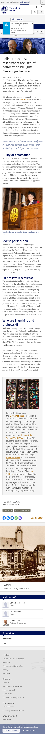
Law (4, 644)
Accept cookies (11, 730)
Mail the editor (36, 518)
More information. (31, 727)
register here (25, 99)
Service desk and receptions (13, 659)
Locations (6, 662)
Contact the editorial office (12, 666)
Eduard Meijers (13, 457)
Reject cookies (30, 730)
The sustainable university (12, 686)
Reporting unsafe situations (13, 710)
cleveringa (8, 510)
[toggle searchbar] (42, 7)
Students (15, 2)
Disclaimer (6, 673)
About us (6, 683)
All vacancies (7, 694)
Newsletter (6, 720)
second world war (22, 510)
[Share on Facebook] (4, 518)
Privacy (5, 670)
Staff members (24, 2)
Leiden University (6, 2)
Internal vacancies (9, 690)
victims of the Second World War (19, 436)
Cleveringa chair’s (17, 416)
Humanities (7, 639)
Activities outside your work (13, 697)
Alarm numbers (8, 707)
